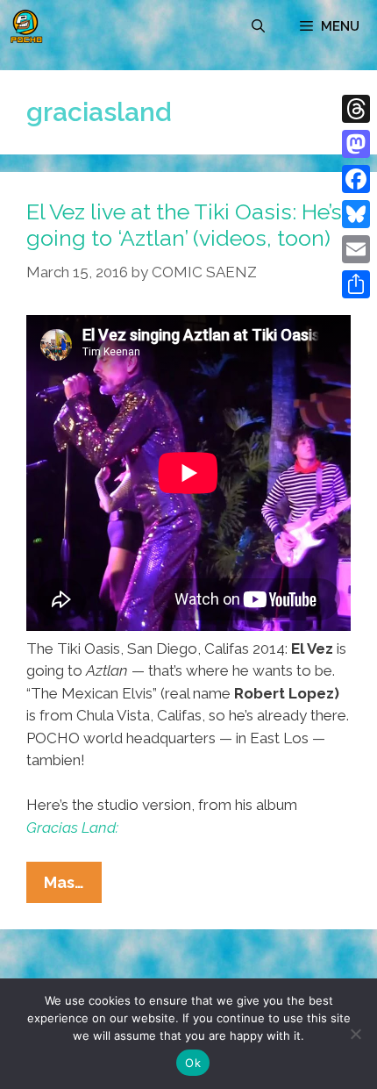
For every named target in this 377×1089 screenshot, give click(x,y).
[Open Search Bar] (258, 26)
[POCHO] (26, 26)
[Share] (355, 284)
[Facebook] (355, 179)
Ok (193, 1063)
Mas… (73, 887)
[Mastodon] (355, 143)
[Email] (355, 249)
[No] (355, 1033)
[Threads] (355, 108)
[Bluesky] (355, 214)
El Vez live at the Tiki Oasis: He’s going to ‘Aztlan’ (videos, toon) (184, 224)
